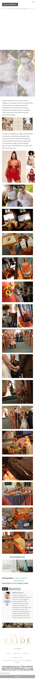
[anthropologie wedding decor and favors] (17, 130)
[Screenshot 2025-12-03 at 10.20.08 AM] (17, 627)
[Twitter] (5, 601)
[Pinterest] (7, 604)
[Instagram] (9, 601)
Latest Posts (15, 589)
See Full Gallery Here (17, 557)
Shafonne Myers (17, 593)
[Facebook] (7, 601)
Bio (6, 589)
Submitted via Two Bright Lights (15, 583)
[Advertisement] (17, 31)
